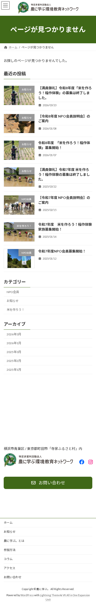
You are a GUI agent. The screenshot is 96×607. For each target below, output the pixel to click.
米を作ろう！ (15, 309)
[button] (48, 483)
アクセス (9, 568)
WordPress (27, 595)
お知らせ (12, 301)
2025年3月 (14, 352)
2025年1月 (14, 369)
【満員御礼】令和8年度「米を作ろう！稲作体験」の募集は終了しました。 (65, 93)
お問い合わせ (12, 577)
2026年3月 (14, 334)
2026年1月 (14, 343)
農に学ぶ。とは (14, 541)
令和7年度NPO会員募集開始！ (62, 251)
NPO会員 (13, 292)
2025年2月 (14, 361)
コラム (8, 559)
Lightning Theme (50, 595)
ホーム (8, 522)
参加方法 (10, 550)
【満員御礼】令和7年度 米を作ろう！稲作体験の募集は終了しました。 (64, 174)
